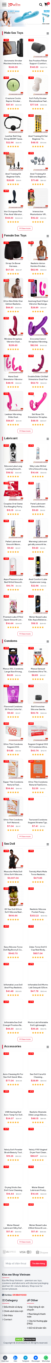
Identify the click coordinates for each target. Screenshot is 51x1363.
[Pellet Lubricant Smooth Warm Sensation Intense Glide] (13, 528)
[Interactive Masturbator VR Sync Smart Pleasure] (38, 198)
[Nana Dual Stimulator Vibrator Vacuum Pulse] (13, 363)
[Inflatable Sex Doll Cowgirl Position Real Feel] (13, 1009)
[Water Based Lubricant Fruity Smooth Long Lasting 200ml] (38, 1174)
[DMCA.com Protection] (25, 1339)
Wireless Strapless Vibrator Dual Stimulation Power (13, 342)
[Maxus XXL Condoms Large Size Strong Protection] (13, 656)
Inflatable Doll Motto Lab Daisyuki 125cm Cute (38, 987)
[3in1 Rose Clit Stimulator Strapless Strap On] (38, 401)
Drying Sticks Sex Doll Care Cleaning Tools (13, 1190)
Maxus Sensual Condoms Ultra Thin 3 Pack (37, 671)
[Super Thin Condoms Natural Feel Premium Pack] (13, 769)
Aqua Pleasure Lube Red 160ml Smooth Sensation (13, 582)
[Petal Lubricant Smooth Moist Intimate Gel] (38, 491)
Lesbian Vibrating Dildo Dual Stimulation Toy (13, 417)
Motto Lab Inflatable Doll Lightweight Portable (38, 1025)
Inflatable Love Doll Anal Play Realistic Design (13, 987)
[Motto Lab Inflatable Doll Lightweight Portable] (38, 1009)
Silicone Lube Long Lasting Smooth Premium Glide (13, 469)
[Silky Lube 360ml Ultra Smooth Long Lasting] (38, 453)
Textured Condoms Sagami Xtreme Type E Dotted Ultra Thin (38, 822)
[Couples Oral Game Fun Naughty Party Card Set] (13, 491)
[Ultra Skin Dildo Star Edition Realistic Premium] (13, 288)
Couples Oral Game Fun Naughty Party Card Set (13, 506)
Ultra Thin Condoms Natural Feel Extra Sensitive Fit (37, 785)
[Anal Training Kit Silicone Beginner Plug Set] (38, 161)
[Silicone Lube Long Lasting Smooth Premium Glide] (13, 453)
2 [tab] (27, 24)
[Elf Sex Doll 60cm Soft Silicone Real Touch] (13, 896)
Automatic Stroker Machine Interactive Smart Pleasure (13, 63)
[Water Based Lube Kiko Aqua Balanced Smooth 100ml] (38, 604)
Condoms (10, 641)
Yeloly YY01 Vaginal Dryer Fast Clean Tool (38, 1152)
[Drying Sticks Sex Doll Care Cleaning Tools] (13, 1174)
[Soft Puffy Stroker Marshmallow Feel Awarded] (38, 85)
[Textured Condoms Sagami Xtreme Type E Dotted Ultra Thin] (38, 807)
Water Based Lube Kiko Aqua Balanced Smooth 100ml (37, 620)
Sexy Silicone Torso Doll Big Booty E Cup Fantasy (13, 950)
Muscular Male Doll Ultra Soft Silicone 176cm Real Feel (13, 874)
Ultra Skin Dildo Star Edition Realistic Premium (13, 304)
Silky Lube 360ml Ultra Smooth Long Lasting (38, 469)
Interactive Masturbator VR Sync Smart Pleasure (38, 214)
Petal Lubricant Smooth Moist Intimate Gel (37, 506)
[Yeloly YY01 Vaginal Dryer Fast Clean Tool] (38, 1137)
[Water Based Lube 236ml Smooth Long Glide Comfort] (38, 1212)
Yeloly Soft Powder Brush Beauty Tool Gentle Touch (13, 1152)
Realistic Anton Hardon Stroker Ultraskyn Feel (37, 266)
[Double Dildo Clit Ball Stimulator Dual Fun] (38, 363)
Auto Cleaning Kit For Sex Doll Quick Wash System (13, 1077)
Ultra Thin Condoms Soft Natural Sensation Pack (13, 822)
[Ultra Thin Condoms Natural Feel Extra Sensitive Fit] (38, 769)
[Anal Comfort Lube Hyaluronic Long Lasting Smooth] (38, 566)
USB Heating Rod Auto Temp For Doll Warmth (13, 1115)
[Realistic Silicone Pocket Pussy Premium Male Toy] (38, 896)
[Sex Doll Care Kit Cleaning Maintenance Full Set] (38, 1061)
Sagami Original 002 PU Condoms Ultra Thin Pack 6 (38, 747)
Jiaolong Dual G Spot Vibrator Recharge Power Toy (38, 304)
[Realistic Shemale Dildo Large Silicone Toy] (38, 1099)
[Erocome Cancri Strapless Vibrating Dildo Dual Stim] (38, 326)
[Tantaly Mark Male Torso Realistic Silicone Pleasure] (38, 859)
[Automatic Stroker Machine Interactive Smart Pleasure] (13, 48)
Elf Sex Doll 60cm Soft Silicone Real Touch (13, 912)
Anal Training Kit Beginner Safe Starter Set (13, 177)
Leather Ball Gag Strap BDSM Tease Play (13, 139)
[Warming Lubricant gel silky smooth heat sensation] (38, 528)
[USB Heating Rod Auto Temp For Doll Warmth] (13, 1099)
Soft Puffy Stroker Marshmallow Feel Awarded (38, 101)
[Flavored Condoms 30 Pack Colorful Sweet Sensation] (13, 693)
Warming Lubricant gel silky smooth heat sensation (38, 544)
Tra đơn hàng (38, 1263)
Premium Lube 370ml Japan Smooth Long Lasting (13, 620)
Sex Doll (9, 843)
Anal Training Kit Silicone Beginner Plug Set (38, 177)
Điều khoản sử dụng (13, 1307)
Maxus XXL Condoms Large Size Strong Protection (13, 671)
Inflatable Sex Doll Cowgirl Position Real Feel (13, 1025)
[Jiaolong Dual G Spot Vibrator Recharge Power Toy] (38, 288)
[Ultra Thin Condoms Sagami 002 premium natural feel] (13, 731)
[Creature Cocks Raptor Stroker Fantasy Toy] (13, 85)
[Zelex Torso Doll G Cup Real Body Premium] (38, 934)
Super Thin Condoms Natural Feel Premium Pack (13, 785)
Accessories (12, 1046)
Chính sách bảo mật (13, 1311)
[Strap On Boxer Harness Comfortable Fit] (13, 250)
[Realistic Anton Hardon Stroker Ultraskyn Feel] (38, 250)
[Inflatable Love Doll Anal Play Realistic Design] (13, 972)
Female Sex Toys (15, 235)
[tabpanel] (25, 18)
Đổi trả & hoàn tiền (37, 1328)
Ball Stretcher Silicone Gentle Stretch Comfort (38, 709)
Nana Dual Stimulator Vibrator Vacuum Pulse (13, 379)
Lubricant (10, 438)
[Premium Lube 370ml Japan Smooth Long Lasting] (13, 604)
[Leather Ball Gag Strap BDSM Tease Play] (13, 123)
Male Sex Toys (13, 33)
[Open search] (41, 4)
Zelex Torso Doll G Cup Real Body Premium (38, 950)
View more (26, 228)
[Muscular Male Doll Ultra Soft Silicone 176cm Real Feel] (13, 859)
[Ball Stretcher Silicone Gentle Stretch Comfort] (38, 693)
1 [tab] (24, 24)
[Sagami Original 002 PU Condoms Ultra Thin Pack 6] (38, 731)
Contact (8, 1319)
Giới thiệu (8, 1315)
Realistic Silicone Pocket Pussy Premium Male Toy (38, 912)
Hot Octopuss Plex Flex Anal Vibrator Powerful (13, 214)
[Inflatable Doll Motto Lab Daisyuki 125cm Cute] (38, 972)
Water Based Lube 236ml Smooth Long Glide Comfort (38, 1228)
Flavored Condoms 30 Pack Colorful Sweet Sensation (13, 709)
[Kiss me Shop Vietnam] (15, 4)
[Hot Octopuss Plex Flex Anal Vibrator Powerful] (13, 198)
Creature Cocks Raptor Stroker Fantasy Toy (13, 101)
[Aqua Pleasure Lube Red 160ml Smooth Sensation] (13, 566)
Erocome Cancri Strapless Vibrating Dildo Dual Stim (38, 342)
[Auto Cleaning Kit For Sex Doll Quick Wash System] (13, 1061)
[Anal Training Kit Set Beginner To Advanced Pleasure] (38, 123)
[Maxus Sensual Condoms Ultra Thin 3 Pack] (38, 656)
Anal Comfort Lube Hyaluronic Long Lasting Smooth (38, 582)
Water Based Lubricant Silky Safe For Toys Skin (13, 1228)
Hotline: (15, 1295)
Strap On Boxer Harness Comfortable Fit (13, 266)
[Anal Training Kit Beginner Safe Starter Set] (13, 161)
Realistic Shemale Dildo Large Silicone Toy (37, 1115)
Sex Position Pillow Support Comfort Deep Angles (38, 63)
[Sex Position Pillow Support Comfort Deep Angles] (38, 48)
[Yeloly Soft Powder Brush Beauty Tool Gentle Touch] (13, 1137)
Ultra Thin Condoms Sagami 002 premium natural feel (13, 747)
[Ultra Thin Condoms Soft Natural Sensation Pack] (13, 807)
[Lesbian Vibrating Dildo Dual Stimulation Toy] (13, 401)
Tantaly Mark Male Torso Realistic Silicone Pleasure (38, 874)
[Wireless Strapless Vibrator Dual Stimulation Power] (13, 326)
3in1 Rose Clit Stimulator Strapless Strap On (38, 417)
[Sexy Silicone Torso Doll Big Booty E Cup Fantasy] (13, 934)
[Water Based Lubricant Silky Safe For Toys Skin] (13, 1212)
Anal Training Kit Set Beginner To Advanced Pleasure (38, 139)
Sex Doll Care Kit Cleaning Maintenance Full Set (38, 1077)
